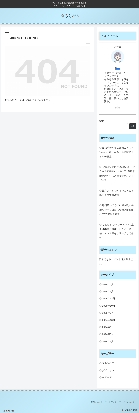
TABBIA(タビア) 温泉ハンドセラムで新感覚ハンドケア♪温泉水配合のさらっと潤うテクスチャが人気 (117, 174)
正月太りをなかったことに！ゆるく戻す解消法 (116, 192)
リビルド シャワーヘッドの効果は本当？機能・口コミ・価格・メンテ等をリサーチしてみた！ (117, 231)
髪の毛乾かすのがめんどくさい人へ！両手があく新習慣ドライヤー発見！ (116, 152)
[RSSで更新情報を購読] (119, 107)
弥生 (117, 68)
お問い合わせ (96, 402)
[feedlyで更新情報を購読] (115, 107)
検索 (101, 121)
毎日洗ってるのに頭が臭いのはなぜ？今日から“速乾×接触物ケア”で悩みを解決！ (116, 210)
